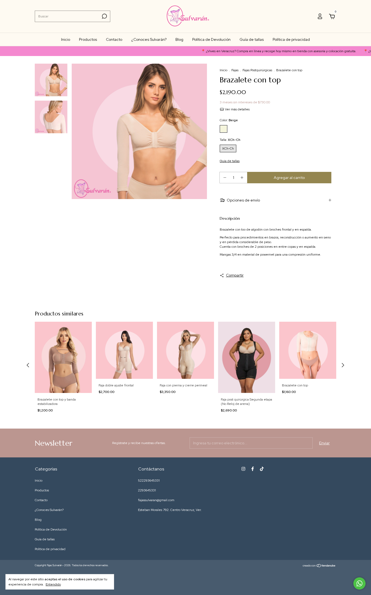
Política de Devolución (211, 39)
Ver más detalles (237, 109)
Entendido (53, 584)
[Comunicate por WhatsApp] (359, 583)
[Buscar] (104, 16)
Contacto (114, 39)
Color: (229, 120)
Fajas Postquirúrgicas (257, 70)
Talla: (230, 140)
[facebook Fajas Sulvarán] (252, 469)
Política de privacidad (291, 39)
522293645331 (149, 480)
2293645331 (147, 490)
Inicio (65, 39)
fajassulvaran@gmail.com (156, 500)
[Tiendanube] (319, 565)
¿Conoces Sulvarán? (148, 39)
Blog (179, 39)
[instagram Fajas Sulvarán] (243, 469)
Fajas (234, 70)
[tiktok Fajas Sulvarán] (262, 469)
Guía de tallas (252, 39)
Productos (88, 39)
